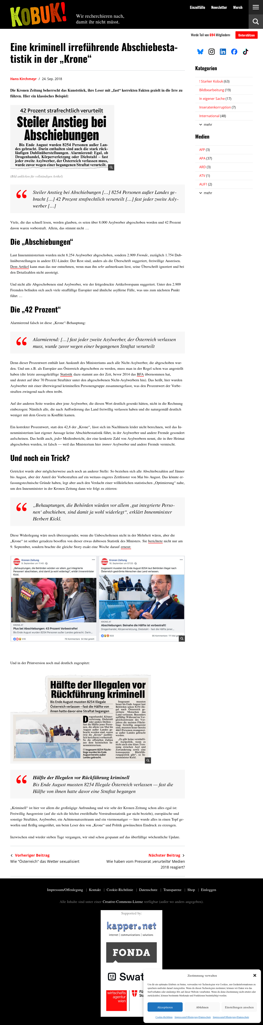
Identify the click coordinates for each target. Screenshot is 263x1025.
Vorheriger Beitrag (32, 855)
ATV (204, 175)
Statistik (66, 374)
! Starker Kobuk (214, 81)
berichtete (155, 540)
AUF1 (205, 184)
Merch (237, 7)
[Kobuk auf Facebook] (234, 51)
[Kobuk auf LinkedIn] (223, 51)
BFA (140, 374)
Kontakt (95, 889)
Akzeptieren (165, 1007)
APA (205, 158)
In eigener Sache (215, 98)
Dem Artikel (19, 266)
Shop (191, 889)
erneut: (126, 546)
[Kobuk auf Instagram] (211, 51)
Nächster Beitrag (165, 855)
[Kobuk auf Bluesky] (200, 51)
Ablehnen (202, 1007)
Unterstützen (246, 35)
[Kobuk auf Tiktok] (245, 51)
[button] (255, 975)
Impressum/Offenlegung (65, 889)
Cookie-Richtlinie (164, 1017)
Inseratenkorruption (217, 107)
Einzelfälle (197, 7)
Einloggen (208, 889)
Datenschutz (148, 889)
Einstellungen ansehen (239, 1007)
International (212, 116)
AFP (204, 149)
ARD (205, 167)
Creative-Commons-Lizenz (123, 901)
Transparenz (172, 889)
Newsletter (219, 7)
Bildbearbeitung (215, 90)
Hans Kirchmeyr (23, 79)
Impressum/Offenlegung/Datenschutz (193, 1017)
